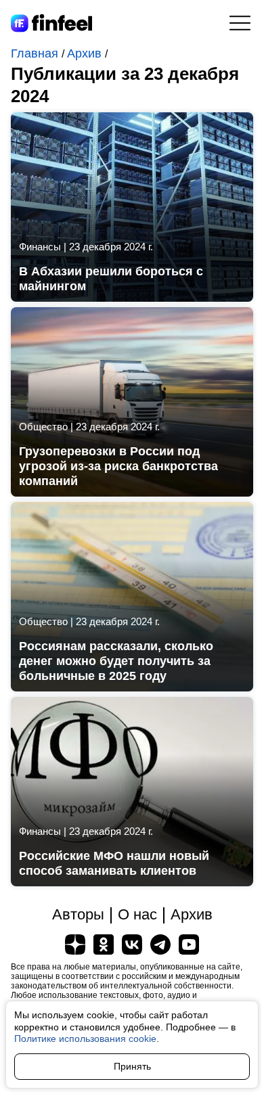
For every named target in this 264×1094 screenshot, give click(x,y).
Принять (132, 1066)
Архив (86, 53)
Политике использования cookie (85, 1038)
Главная (36, 53)
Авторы (78, 914)
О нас (137, 914)
